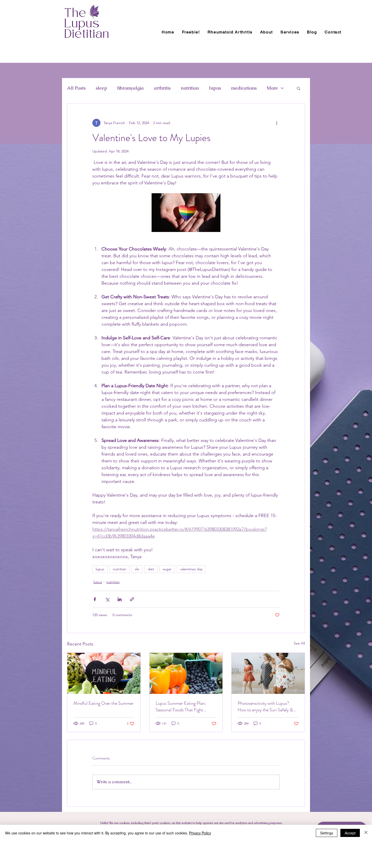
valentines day (191, 569)
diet (151, 569)
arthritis (162, 88)
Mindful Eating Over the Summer (103, 703)
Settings (326, 832)
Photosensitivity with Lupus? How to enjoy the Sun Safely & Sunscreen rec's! (265, 706)
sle (137, 569)
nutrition (190, 88)
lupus (215, 88)
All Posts (76, 88)
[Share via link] (132, 599)
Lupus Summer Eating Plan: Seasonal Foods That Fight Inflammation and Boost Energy (184, 706)
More (272, 88)
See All (299, 643)
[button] (298, 88)
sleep (101, 88)
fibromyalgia (130, 88)
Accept (350, 832)
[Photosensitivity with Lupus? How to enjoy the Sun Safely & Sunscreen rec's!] (268, 673)
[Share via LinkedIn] (119, 599)
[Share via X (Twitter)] (107, 599)
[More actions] (277, 123)
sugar (167, 569)
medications (244, 88)
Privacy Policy (200, 832)
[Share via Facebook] (94, 599)
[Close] (366, 833)
